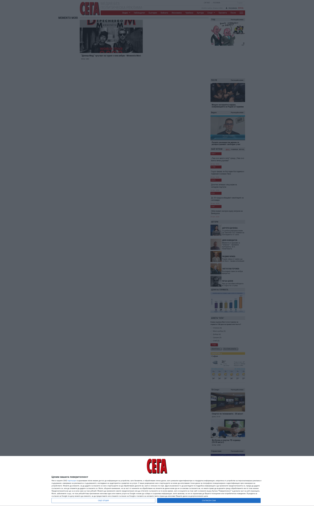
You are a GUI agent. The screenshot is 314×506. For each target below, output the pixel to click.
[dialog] (157, 481)
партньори (72, 480)
